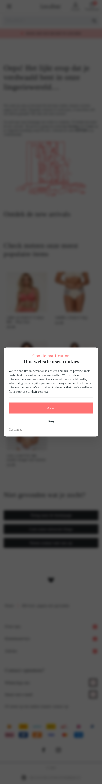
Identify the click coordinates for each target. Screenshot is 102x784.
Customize (15, 429)
